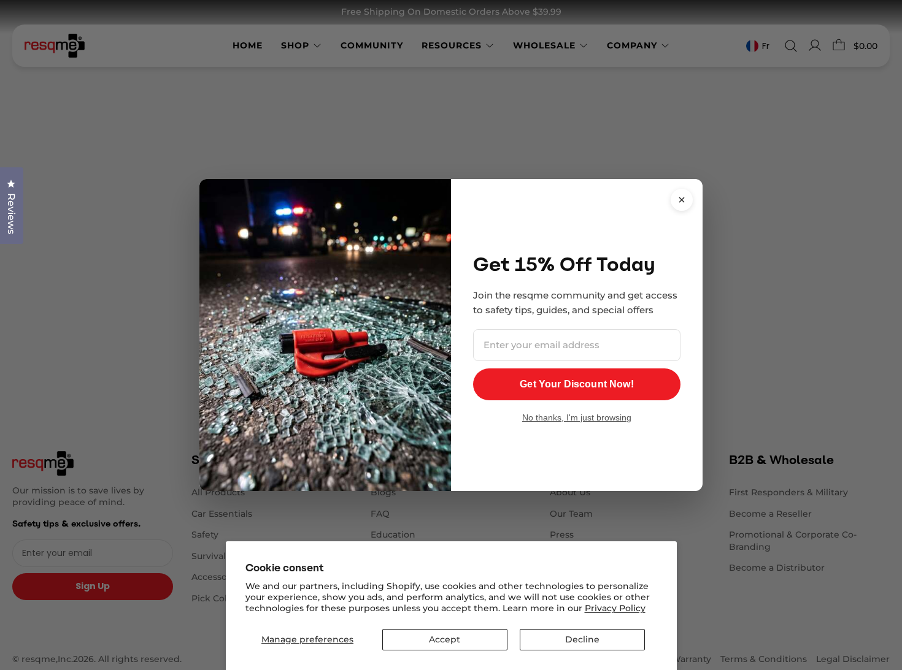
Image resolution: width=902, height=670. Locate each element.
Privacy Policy (615, 608)
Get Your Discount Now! (577, 384)
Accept (444, 639)
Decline (582, 639)
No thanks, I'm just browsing (576, 417)
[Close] (682, 200)
